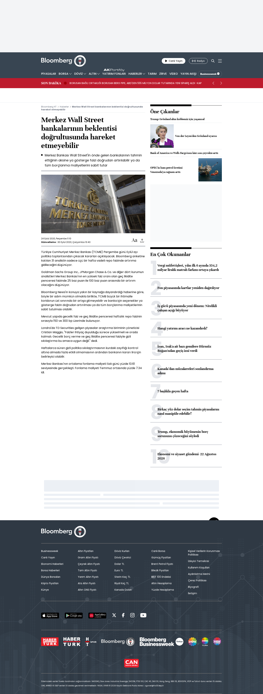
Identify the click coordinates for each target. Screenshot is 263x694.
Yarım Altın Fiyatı (88, 577)
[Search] (213, 60)
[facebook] (123, 616)
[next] (221, 83)
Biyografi (193, 587)
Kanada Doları (123, 590)
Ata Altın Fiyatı (86, 583)
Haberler (64, 106)
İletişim (192, 593)
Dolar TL (119, 564)
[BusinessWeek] (210, 74)
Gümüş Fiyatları (161, 557)
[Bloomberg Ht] (118, 641)
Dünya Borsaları (50, 577)
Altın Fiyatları (85, 551)
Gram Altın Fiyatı (88, 557)
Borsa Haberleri (50, 570)
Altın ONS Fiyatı (87, 590)
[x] (114, 616)
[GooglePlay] (74, 615)
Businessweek (49, 551)
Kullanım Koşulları (199, 567)
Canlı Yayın (48, 557)
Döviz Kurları (122, 551)
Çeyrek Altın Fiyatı (89, 564)
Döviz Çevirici (123, 557)
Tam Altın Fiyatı (87, 570)
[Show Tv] (192, 641)
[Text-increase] (134, 240)
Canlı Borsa (158, 551)
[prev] (213, 83)
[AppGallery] (97, 615)
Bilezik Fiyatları (160, 570)
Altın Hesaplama (161, 583)
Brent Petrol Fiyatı (162, 564)
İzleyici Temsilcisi (198, 561)
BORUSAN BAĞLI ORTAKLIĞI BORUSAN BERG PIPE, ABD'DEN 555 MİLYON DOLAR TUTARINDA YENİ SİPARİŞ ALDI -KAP (136, 83)
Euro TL (119, 570)
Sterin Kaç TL (122, 577)
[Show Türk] (205, 641)
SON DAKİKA (51, 83)
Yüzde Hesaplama (162, 590)
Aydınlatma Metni (199, 574)
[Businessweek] (161, 641)
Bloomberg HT (49, 106)
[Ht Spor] (90, 641)
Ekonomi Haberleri (52, 564)
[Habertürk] (50, 641)
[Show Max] (217, 641)
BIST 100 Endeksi (161, 577)
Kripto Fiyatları (50, 583)
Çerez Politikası (197, 580)
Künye (45, 590)
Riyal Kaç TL (122, 583)
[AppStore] (50, 615)
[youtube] (143, 616)
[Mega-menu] (220, 60)
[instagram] (132, 616)
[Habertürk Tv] (72, 641)
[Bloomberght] (63, 61)
